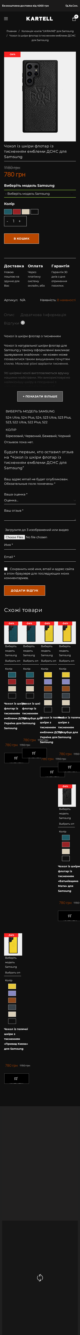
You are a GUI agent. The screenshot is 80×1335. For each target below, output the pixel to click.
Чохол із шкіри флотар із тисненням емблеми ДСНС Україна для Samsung (15, 716)
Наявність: (48, 300)
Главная (12, 31)
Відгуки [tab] (13, 323)
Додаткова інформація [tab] (43, 315)
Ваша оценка (15, 494)
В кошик (22, 238)
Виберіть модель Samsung (29, 185)
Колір (9, 204)
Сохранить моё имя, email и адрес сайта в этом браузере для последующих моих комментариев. (39, 573)
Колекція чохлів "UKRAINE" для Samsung (48, 31)
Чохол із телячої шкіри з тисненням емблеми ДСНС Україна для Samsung (52, 730)
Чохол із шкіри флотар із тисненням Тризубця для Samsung (33, 713)
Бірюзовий (14, 436)
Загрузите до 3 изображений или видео (37, 530)
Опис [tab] (9, 315)
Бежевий (49, 436)
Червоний (33, 436)
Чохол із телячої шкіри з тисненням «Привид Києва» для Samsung (16, 1038)
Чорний (64, 436)
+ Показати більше (40, 396)
